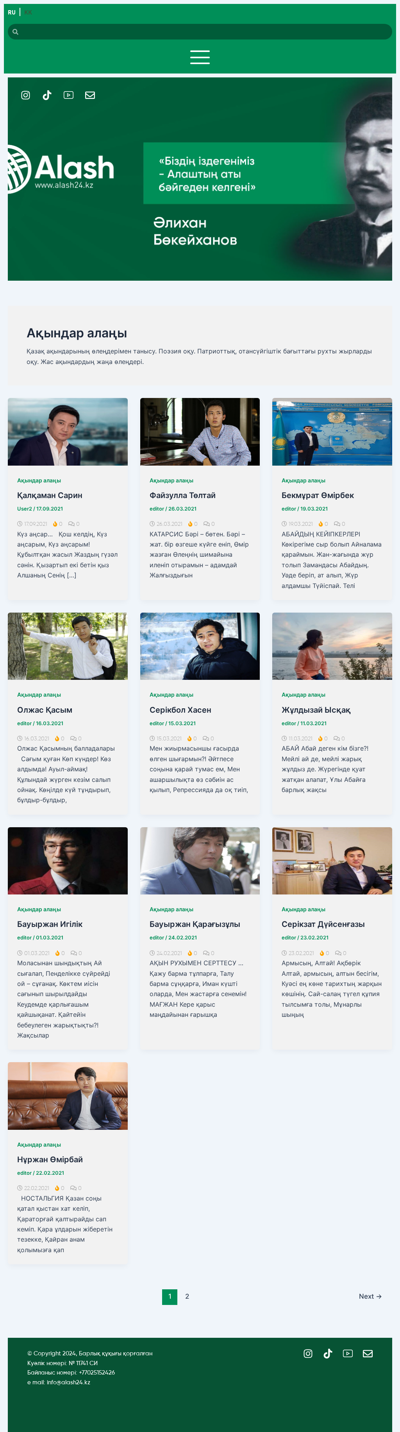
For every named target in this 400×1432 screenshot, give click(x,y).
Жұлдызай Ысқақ (316, 710)
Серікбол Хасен (180, 710)
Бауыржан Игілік (49, 924)
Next (370, 1296)
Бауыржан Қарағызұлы (195, 924)
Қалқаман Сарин (49, 495)
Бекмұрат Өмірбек (318, 495)
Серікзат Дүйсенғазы (323, 924)
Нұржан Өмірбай (50, 1159)
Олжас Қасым (44, 710)
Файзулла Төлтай (183, 495)
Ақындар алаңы (39, 480)
